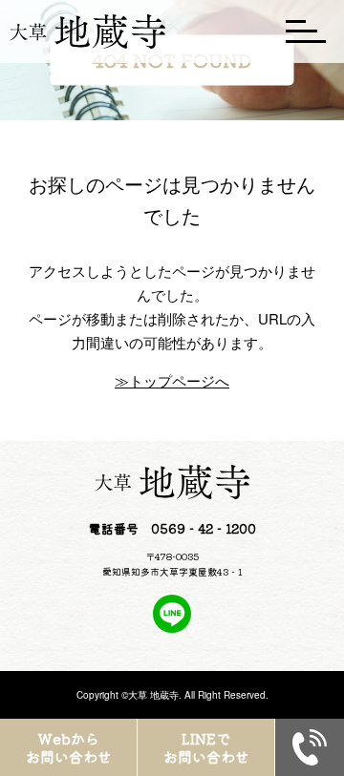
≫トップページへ (172, 380)
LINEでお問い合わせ (206, 747)
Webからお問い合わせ (69, 747)
